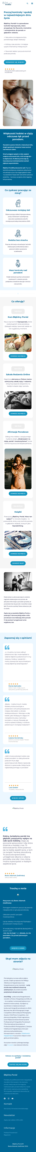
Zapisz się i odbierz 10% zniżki (13, 1120)
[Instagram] (8, 1098)
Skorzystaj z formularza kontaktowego (16, 1108)
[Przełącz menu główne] (32, 3)
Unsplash (10, 1045)
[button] (27, 3)
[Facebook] (5, 1098)
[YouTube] (12, 1098)
